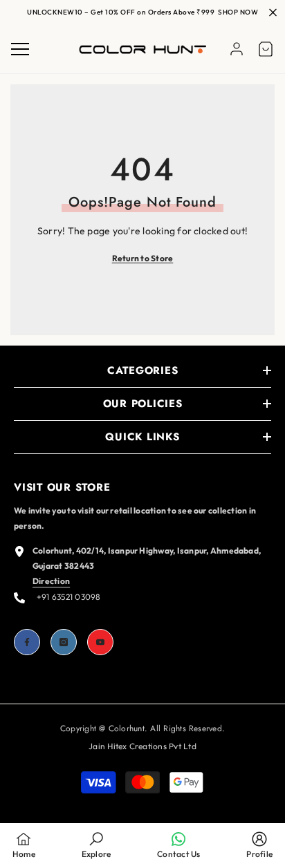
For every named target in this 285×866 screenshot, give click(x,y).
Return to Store (143, 258)
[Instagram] (63, 642)
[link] (96, 844)
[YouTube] (100, 642)
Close (273, 13)
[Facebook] (27, 642)
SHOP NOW (238, 12)
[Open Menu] (20, 49)
